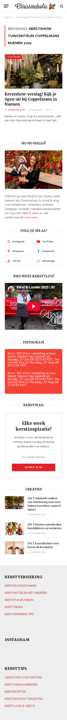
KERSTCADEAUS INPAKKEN (21, 684)
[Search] (61, 6)
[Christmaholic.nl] (35, 6)
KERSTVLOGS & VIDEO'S (20, 705)
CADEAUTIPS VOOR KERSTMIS (23, 677)
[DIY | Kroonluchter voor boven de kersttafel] (14, 547)
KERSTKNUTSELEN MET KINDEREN (26, 592)
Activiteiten (14, 57)
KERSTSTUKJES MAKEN (19, 599)
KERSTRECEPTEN (15, 691)
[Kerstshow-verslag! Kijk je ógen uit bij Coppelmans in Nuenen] (33, 71)
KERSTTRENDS (14, 607)
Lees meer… (31, 217)
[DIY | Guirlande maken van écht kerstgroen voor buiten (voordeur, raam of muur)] (14, 502)
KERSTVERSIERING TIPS (19, 614)
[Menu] (6, 6)
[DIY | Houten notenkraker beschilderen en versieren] (14, 528)
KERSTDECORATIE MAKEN (20, 585)
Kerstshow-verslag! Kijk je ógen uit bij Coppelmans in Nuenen (31, 99)
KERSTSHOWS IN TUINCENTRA (23, 698)
